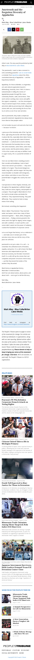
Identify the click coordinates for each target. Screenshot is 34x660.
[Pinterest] (17, 29)
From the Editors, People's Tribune (10, 439)
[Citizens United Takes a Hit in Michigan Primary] (17, 427)
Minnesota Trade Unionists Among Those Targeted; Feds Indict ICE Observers (15, 524)
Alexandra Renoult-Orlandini (9, 480)
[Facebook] (9, 29)
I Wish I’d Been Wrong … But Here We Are (22, 633)
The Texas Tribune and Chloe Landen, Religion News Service (16, 562)
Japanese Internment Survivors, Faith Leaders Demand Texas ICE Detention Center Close (17, 567)
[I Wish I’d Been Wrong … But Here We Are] (6, 636)
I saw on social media (24, 73)
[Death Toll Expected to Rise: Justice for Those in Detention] (17, 468)
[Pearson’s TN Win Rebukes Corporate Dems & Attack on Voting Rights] (17, 385)
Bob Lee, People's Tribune (8, 397)
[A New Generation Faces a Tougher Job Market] (6, 623)
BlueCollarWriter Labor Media (15, 65)
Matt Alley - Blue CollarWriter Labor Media (16, 22)
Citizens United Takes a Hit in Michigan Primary (15, 442)
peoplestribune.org (8, 350)
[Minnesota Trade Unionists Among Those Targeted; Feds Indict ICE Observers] (17, 508)
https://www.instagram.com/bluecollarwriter (16, 324)
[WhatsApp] (22, 29)
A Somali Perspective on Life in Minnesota (21, 608)
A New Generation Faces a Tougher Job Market (21, 621)
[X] (13, 29)
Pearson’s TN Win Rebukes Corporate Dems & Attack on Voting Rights (15, 402)
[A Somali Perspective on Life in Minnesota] (6, 611)
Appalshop (15, 75)
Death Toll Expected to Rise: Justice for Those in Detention (15, 484)
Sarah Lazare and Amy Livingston (10, 520)
